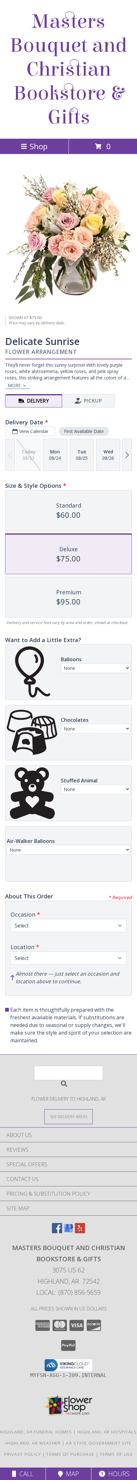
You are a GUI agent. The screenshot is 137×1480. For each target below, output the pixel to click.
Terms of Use (116, 1454)
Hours (117, 1473)
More (14, 385)
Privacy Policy (22, 1454)
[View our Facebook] (57, 1231)
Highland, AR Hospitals (107, 1432)
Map (71, 1473)
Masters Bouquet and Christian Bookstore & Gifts (68, 69)
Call (24, 1473)
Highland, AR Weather (33, 1443)
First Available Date (84, 431)
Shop (38, 146)
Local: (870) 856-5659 (68, 1292)
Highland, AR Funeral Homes (36, 1432)
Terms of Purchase (70, 1454)
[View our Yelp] (80, 1231)
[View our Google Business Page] (68, 1231)
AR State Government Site (98, 1443)
